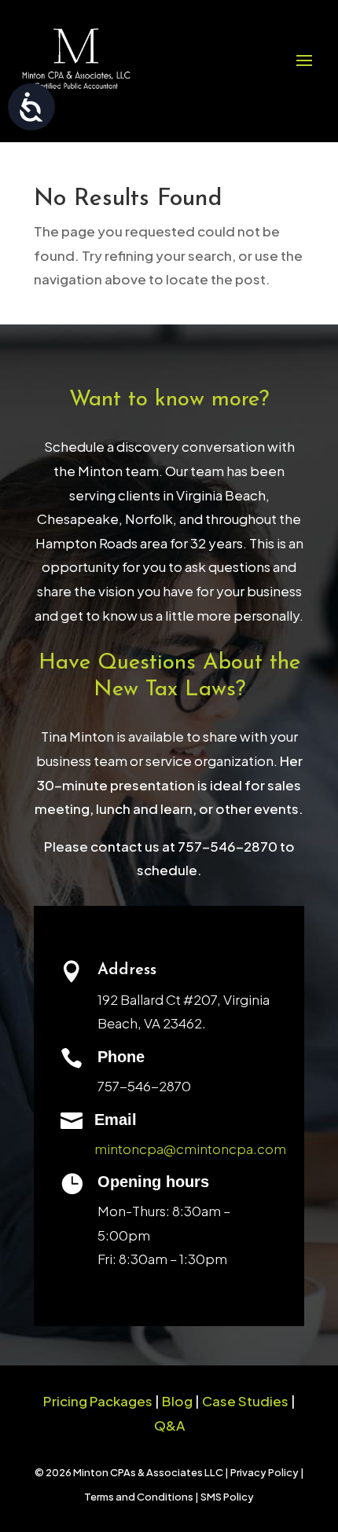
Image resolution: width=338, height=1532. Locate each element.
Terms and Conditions (138, 1496)
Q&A (169, 1425)
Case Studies (245, 1400)
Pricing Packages (97, 1400)
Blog (178, 1400)
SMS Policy (227, 1496)
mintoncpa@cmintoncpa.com (190, 1148)
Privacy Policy (264, 1472)
